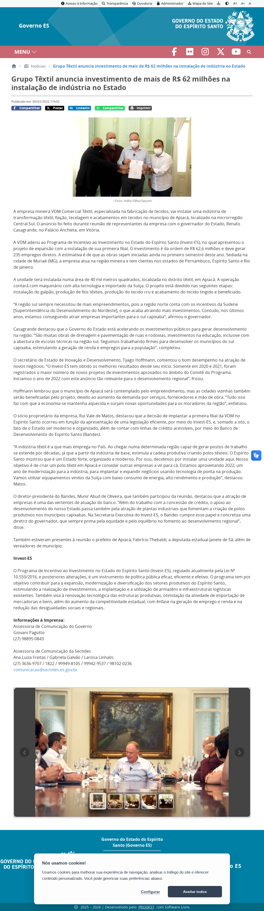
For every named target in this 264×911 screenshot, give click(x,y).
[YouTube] (236, 53)
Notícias (38, 66)
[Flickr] (190, 53)
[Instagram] (205, 53)
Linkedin (83, 108)
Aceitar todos (195, 892)
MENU (22, 51)
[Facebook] (174, 53)
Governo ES (34, 26)
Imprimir (144, 108)
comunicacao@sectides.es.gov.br (45, 670)
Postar (58, 108)
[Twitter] (221, 53)
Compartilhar (29, 108)
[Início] (13, 66)
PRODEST (146, 907)
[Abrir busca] (249, 52)
